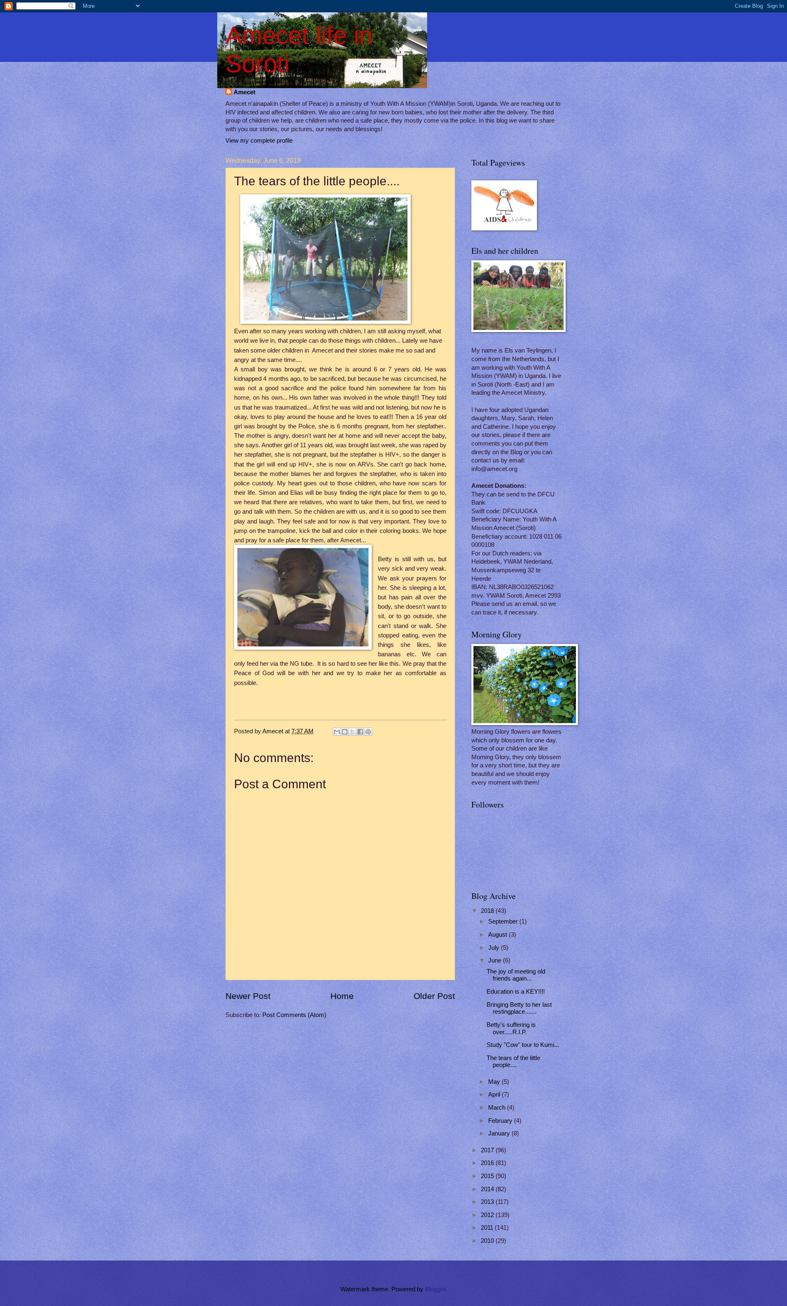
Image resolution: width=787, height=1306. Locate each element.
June (495, 960)
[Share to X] (352, 732)
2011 (488, 1227)
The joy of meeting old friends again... (516, 975)
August (498, 934)
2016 (488, 1163)
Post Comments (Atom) (294, 1015)
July (494, 947)
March (497, 1107)
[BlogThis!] (345, 732)
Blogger (435, 1289)
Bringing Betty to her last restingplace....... (519, 1008)
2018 (488, 911)
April (495, 1094)
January (500, 1133)
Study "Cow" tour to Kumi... (523, 1045)
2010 (488, 1241)
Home (342, 996)
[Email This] (337, 732)
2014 (488, 1189)
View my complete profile (259, 140)
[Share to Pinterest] (368, 732)
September (503, 921)
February (501, 1120)
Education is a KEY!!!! (516, 991)
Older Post (434, 996)
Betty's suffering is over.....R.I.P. (511, 1028)
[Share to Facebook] (360, 732)
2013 (488, 1202)
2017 (488, 1150)
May (495, 1081)
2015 (488, 1176)
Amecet (244, 92)
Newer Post (248, 996)
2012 (488, 1215)
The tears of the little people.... (513, 1062)
